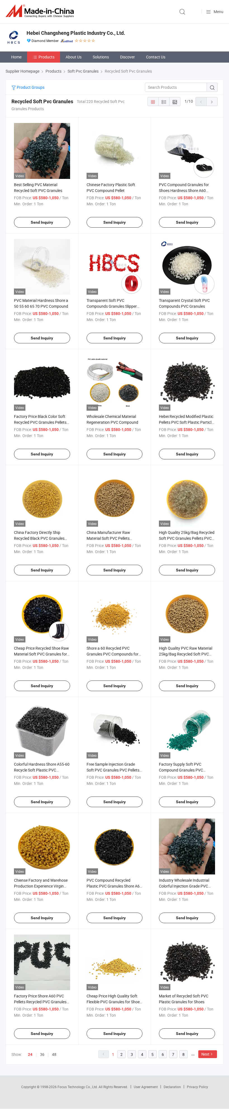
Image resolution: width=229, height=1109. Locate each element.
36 (42, 1054)
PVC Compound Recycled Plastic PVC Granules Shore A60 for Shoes (114, 886)
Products (46, 57)
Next (205, 1054)
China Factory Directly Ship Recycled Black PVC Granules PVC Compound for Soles (39, 538)
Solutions (101, 57)
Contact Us (155, 57)
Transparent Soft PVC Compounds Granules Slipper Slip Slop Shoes (112, 306)
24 (30, 1054)
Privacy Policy (197, 1087)
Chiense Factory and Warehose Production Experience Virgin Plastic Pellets (41, 886)
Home (16, 57)
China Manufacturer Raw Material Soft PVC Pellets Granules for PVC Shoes (108, 538)
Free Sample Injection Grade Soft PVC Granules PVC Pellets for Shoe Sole (113, 769)
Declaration (172, 1087)
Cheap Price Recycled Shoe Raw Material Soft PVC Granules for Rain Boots (41, 653)
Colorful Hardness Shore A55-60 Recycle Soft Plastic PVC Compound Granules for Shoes (42, 769)
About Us (74, 57)
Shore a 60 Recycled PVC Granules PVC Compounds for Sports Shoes (113, 653)
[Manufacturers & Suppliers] (41, 11)
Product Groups (30, 87)
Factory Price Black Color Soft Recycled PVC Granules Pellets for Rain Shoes (40, 422)
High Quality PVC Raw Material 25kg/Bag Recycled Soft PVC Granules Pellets (185, 653)
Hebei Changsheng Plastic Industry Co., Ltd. (76, 33)
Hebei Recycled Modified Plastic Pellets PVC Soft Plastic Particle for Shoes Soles (186, 422)
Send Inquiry (42, 222)
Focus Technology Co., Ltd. (78, 1087)
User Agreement (146, 1087)
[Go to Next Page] (212, 101)
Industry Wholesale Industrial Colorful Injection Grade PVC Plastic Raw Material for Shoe (184, 886)
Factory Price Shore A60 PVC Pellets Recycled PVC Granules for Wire (40, 1001)
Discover (127, 57)
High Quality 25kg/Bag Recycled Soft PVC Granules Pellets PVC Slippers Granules (186, 538)
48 (54, 1054)
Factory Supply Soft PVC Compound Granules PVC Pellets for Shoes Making (181, 769)
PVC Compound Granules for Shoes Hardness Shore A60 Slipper (184, 190)
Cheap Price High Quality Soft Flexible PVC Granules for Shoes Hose (114, 1001)
